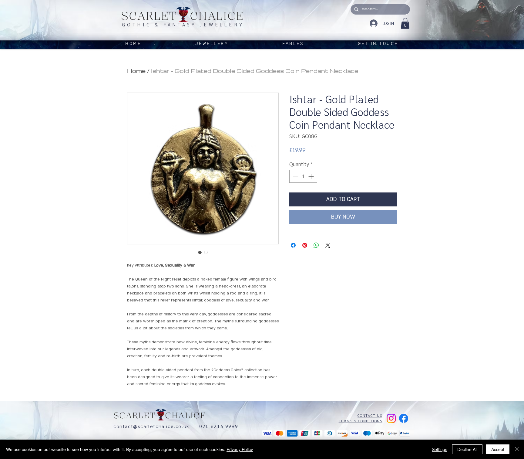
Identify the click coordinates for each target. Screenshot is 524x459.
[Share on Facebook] (293, 245)
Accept (497, 449)
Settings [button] (439, 449)
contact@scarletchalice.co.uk (156, 426)
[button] (405, 23)
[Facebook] (404, 418)
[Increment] (311, 176)
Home (136, 70)
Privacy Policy (240, 449)
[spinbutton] (303, 176)
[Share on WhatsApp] (316, 245)
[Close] (516, 449)
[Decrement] (295, 176)
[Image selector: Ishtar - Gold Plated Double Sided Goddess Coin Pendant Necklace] (200, 252)
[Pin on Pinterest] (304, 245)
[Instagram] (391, 418)
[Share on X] (327, 245)
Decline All (467, 449)
